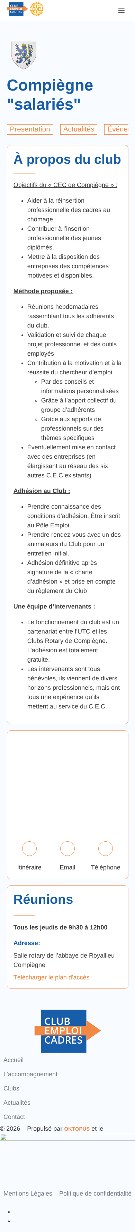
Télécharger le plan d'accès (52, 977)
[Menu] (121, 10)
